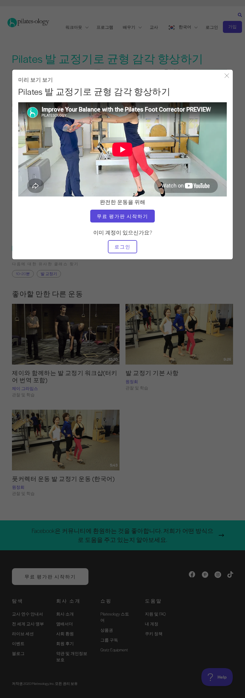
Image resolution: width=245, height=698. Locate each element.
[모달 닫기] (226, 76)
